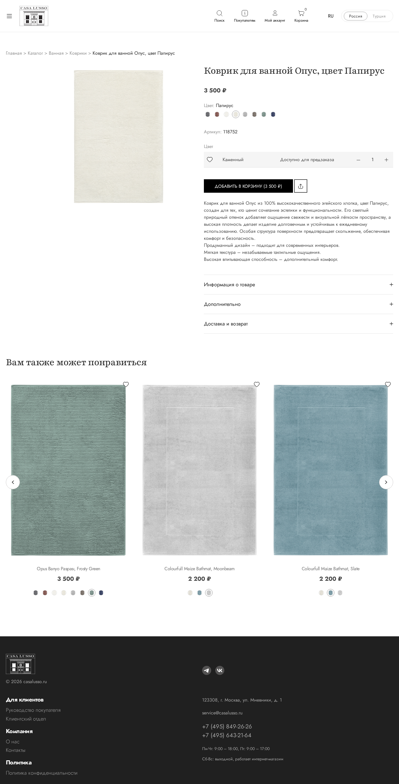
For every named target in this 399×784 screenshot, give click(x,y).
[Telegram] (206, 670)
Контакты (15, 750)
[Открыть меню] (9, 16)
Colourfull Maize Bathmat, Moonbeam (199, 568)
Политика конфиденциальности (41, 773)
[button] (210, 159)
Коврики (78, 53)
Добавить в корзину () (248, 186)
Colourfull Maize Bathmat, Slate (331, 568)
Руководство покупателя (33, 710)
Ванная (56, 53)
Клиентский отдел (26, 719)
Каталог (35, 53)
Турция (379, 16)
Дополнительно (222, 304)
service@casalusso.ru (222, 712)
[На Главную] (33, 16)
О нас (13, 741)
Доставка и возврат (226, 324)
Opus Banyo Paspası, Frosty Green (68, 568)
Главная (14, 53)
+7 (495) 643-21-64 (226, 735)
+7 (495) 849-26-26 (227, 726)
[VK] (219, 670)
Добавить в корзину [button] (199, 558)
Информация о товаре (229, 284)
